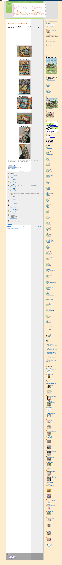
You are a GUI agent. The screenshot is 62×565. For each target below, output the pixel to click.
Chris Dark (48, 84)
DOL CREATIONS (49, 401)
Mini (47, 246)
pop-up (47, 268)
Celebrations (48, 176)
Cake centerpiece (49, 171)
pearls (47, 263)
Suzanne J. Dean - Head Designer (51, 80)
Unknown (14, 179)
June (47, 339)
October (48, 336)
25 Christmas (52, 445)
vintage (47, 315)
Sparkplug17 (14, 209)
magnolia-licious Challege (50, 239)
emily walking (48, 204)
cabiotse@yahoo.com (48, 42)
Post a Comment (10, 224)
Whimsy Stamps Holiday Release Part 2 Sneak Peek (53, 478)
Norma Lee (48, 90)
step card (48, 291)
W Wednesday (48, 316)
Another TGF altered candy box (50, 344)
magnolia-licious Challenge (50, 240)
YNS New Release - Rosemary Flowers (51, 357)
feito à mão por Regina (50, 436)
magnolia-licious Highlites (50, 241)
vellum (47, 314)
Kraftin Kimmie (48, 227)
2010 (47, 333)
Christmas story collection (50, 180)
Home (8, 19)
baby (47, 158)
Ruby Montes (48, 92)
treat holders (48, 308)
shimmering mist (48, 281)
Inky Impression (48, 223)
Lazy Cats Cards (49, 456)
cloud (47, 181)
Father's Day (48, 209)
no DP (47, 256)
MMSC (47, 248)
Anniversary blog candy (49, 154)
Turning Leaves (48, 309)
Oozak (47, 258)
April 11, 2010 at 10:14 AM (13, 218)
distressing (48, 195)
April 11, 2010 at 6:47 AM (13, 186)
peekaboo (48, 264)
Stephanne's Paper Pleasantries (51, 476)
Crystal (13, 184)
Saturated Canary (49, 275)
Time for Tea (52, 457)
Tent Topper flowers (53, 494)
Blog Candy (48, 164)
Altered (47, 152)
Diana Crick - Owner (49, 79)
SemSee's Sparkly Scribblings (51, 413)
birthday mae (48, 162)
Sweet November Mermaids (50, 299)
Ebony (47, 201)
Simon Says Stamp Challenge (51, 505)
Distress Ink (48, 194)
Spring (47, 288)
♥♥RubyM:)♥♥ (14, 203)
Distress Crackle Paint (49, 193)
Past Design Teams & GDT (15, 19)
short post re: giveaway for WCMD (51, 282)
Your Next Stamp (49, 326)
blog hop (48, 165)
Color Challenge (48, 182)
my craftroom (48, 251)
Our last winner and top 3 (50, 486)
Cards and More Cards (50, 374)
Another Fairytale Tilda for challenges (51, 352)
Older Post (39, 226)
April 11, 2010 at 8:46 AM (13, 207)
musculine (48, 250)
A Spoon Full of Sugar (49, 148)
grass (47, 218)
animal (47, 153)
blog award (48, 163)
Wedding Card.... (53, 402)
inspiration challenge (49, 224)
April (47, 341)
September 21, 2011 (49, 529)
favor (47, 210)
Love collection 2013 (49, 236)
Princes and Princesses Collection (51, 270)
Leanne (14, 199)
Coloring (48, 183)
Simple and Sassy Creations (50, 482)
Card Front (48, 174)
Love (47, 235)
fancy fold (48, 207)
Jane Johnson (48, 85)
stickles (47, 292)
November (48, 335)
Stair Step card (48, 289)
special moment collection (50, 286)
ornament (48, 259)
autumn (47, 157)
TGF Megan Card (49, 359)
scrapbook (48, 277)
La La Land (48, 228)
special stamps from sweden (50, 287)
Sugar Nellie (48, 293)
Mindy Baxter (48, 89)
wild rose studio (48, 320)
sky (47, 283)
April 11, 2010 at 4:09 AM (13, 182)
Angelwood (14, 175)
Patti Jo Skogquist (49, 91)
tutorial (47, 311)
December (48, 334)
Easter (47, 199)
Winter (47, 323)
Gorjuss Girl (48, 217)
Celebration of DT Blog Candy (50, 175)
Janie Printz (48, 86)
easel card (48, 198)
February (48, 362)
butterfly (48, 168)
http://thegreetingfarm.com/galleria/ (14, 41)
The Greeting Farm (13, 168)
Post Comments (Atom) (14, 228)
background (48, 159)
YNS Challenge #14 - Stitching (50, 347)
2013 (47, 331)
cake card (48, 170)
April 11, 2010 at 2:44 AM (13, 177)
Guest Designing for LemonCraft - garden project (53, 464)
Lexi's (47, 230)
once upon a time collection (50, 257)
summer (48, 294)
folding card (48, 212)
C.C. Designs (48, 169)
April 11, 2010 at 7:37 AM (13, 190)
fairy (47, 206)
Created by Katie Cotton (50, 517)
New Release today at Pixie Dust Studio (51, 360)
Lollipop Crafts (48, 234)
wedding (48, 317)
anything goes (48, 156)
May (47, 340)
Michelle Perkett (48, 245)
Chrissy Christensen (49, 83)
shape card (48, 280)
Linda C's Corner (49, 531)
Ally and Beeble (48, 151)
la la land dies (48, 229)
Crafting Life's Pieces (50, 462)
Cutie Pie (48, 188)
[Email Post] (20, 167)
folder (47, 211)
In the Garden (48, 222)
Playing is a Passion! (49, 537)
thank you (48, 303)
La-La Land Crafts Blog (50, 368)
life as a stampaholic (49, 468)
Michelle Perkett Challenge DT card (51, 348)
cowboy (47, 186)
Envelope (48, 205)
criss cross (48, 187)
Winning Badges (23, 19)
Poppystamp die (48, 269)
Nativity (47, 252)
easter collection (48, 200)
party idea (48, 262)
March (48, 361)
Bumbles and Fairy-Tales (16, 192)
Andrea (14, 213)
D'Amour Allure (48, 189)
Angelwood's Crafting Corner (51, 499)
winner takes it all (49, 322)
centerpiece (48, 177)
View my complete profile (48, 38)
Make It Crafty (48, 242)
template (48, 302)
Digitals (47, 192)
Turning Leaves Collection (50, 310)
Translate (52, 26)
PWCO (47, 271)
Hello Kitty (48, 221)
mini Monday (48, 247)
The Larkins (48, 305)
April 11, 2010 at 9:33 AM (13, 211)
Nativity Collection (49, 253)
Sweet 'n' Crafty (49, 380)
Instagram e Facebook (49, 437)
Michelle (14, 188)
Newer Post (9, 226)
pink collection (48, 265)
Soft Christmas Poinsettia (54, 431)
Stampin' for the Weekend (50, 485)
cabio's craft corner (53, 30)
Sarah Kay (48, 274)
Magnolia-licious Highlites (50, 511)
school (47, 276)
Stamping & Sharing (49, 407)
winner (47, 321)
